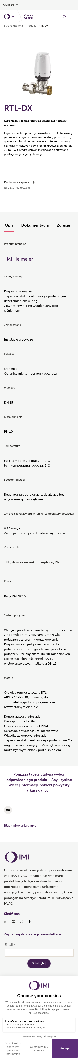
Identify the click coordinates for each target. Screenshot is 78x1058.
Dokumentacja (35, 225)
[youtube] (13, 921)
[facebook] (29, 921)
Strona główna (13, 25)
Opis (9, 225)
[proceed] (33, 182)
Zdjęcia (63, 225)
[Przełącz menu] (71, 16)
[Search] (64, 16)
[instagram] (21, 921)
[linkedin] (5, 921)
